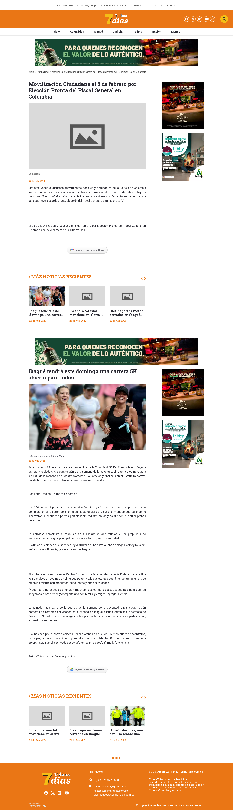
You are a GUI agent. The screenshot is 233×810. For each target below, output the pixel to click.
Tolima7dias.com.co (64, 493)
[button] (142, 278)
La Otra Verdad (76, 230)
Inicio (56, 31)
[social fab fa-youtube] (206, 19)
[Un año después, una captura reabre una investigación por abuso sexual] (127, 716)
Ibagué (98, 31)
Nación (156, 31)
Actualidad (77, 31)
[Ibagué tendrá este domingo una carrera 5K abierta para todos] (47, 296)
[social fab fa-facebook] (187, 19)
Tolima (137, 31)
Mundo (175, 31)
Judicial (118, 31)
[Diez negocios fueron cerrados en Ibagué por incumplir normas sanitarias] (127, 296)
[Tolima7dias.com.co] (116, 18)
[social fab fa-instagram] (200, 19)
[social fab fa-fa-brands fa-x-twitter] (193, 19)
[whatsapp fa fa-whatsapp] (213, 19)
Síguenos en (89, 250)
